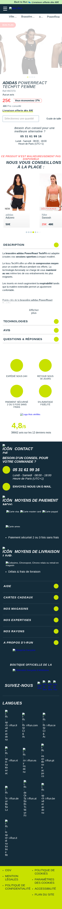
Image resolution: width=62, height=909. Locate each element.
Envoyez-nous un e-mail (32, 486)
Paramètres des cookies (44, 881)
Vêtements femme (13, 16)
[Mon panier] (56, 9)
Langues (12, 703)
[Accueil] (3, 16)
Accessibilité (45, 888)
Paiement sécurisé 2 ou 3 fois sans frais (33, 537)
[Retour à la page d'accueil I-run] (16, 9)
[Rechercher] (37, 9)
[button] (16, 369)
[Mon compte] (50, 9)
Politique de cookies (45, 872)
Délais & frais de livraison (24, 571)
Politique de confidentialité (18, 887)
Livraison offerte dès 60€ (18, 110)
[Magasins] (43, 9)
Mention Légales (11, 877)
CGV (8, 870)
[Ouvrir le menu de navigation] (5, 9)
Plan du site (44, 894)
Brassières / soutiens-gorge (28, 16)
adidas (41, 16)
